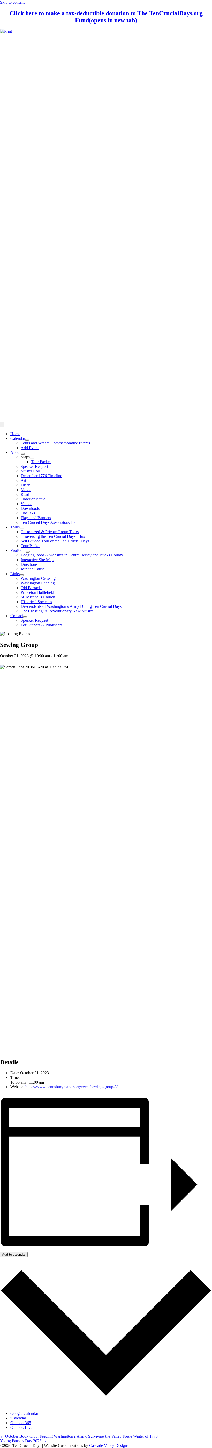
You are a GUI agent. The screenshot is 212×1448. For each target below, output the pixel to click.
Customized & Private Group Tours (50, 531)
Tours (15, 527)
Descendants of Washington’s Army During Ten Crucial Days (71, 606)
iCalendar (18, 1418)
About (15, 452)
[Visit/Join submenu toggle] (28, 552)
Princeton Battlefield (37, 592)
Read (25, 494)
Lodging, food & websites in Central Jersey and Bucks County (72, 555)
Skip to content (12, 2)
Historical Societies (36, 601)
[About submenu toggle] (23, 454)
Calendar (17, 438)
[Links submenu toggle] (22, 575)
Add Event (30, 448)
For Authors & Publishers (41, 625)
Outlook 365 (20, 1423)
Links (15, 573)
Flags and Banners (36, 517)
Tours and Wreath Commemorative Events (55, 443)
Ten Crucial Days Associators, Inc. (49, 522)
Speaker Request (34, 466)
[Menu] (2, 424)
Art (23, 480)
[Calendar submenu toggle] (27, 440)
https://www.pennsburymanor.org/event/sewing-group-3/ (71, 1087)
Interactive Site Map (37, 559)
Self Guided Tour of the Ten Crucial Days (55, 541)
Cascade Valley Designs (108, 1445)
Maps (25, 457)
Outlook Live (21, 1427)
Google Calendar (24, 1413)
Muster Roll (30, 471)
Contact (16, 615)
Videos (26, 503)
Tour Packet (41, 462)
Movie (26, 490)
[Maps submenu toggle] (32, 458)
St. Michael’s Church (38, 597)
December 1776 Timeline (41, 476)
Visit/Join (18, 550)
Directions (29, 564)
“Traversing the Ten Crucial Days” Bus (53, 536)
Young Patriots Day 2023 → (23, 1441)
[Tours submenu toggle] (22, 528)
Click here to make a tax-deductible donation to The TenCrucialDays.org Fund (106, 17)
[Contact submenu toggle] (25, 617)
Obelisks (28, 513)
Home (15, 434)
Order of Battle (33, 499)
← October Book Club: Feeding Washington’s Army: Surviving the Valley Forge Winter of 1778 (79, 1436)
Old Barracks (31, 587)
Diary (25, 485)
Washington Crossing (38, 578)
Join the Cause (32, 569)
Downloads (30, 508)
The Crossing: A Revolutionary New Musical (58, 611)
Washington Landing (38, 583)
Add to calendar (14, 1254)
